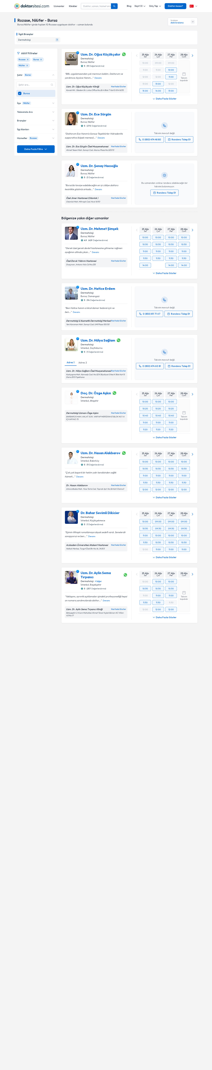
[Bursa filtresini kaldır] (41, 59)
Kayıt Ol (138, 6)
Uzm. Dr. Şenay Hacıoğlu (99, 166)
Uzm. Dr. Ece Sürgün (96, 114)
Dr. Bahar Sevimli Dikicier (100, 513)
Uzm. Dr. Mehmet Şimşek (99, 229)
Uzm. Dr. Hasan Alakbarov (100, 453)
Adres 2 (83, 362)
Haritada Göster (118, 86)
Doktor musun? (175, 6)
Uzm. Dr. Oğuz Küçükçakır (100, 54)
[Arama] (114, 6)
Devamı (98, 78)
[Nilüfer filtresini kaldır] (27, 65)
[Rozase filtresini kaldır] (27, 59)
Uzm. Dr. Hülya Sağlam (98, 340)
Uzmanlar (59, 6)
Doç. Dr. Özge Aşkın (96, 393)
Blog (129, 6)
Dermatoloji (87, 58)
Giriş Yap (153, 6)
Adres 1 (71, 362)
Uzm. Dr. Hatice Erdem (98, 288)
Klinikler (73, 6)
